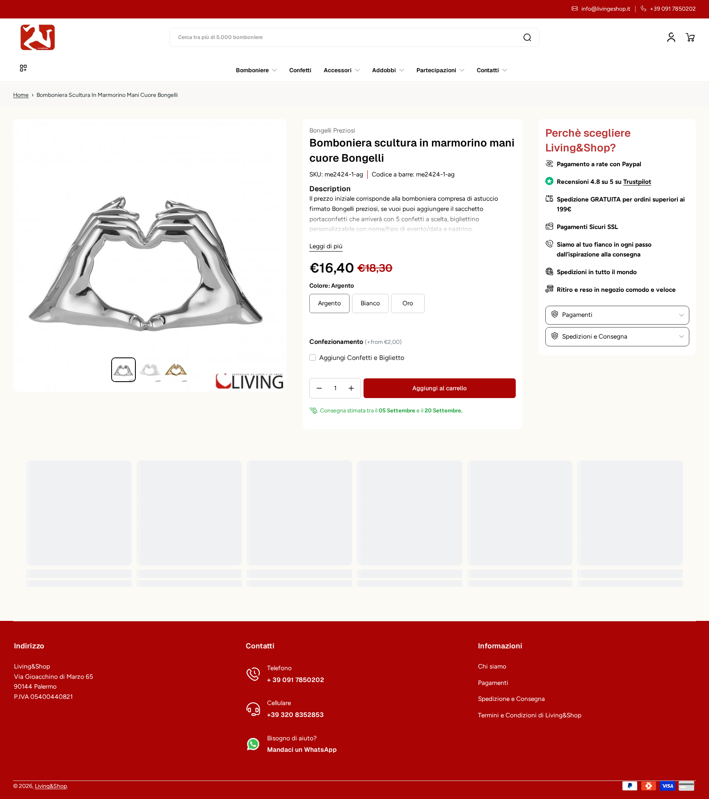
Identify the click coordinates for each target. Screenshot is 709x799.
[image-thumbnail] (123, 369)
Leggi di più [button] (326, 246)
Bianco (370, 303)
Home (21, 95)
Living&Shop (51, 786)
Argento (329, 303)
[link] (489, 70)
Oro (408, 303)
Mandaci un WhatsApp (302, 750)
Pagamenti (493, 683)
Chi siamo (492, 666)
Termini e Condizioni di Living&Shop (529, 715)
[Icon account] (671, 37)
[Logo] (37, 37)
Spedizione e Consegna (511, 699)
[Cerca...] (527, 37)
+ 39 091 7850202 (295, 680)
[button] (690, 37)
